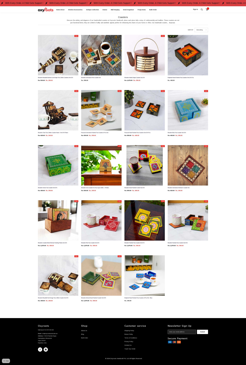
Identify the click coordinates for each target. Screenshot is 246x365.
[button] (201, 30)
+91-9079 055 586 (49, 330)
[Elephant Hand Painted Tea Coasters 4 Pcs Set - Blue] (144, 275)
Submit (202, 332)
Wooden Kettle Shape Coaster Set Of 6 (134, 77)
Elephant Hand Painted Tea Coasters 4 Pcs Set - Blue (138, 298)
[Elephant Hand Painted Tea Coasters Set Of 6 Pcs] (188, 55)
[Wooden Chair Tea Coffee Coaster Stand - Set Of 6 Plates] (58, 110)
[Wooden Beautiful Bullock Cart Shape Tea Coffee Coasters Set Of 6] (58, 55)
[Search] (202, 9)
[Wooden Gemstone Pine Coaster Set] (101, 55)
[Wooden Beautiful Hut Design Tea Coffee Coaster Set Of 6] (58, 275)
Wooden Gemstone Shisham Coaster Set (178, 187)
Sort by (190, 30)
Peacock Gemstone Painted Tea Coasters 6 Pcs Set (94, 132)
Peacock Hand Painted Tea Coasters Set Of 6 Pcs (137, 132)
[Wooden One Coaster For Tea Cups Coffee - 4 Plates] (101, 165)
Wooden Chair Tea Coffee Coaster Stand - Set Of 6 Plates (53, 132)
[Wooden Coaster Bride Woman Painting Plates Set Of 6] (58, 220)
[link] (174, 342)
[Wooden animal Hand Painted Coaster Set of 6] (101, 275)
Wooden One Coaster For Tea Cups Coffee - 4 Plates (95, 187)
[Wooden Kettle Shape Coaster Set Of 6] (144, 55)
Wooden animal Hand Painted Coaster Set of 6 (93, 298)
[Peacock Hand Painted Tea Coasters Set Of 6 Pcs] (144, 110)
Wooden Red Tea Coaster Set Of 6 (90, 242)
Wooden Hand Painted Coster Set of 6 (134, 187)
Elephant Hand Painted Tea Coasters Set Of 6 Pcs (181, 77)
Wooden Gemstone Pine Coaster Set (91, 77)
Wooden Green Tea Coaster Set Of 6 (47, 187)
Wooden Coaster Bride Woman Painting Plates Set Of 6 (52, 242)
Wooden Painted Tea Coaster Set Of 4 (134, 242)
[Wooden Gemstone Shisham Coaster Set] (188, 165)
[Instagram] (46, 349)
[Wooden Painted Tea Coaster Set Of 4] (144, 220)
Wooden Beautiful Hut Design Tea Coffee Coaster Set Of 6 (53, 298)
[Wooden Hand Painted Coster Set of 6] (144, 165)
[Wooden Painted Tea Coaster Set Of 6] (188, 220)
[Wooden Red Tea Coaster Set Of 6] (101, 220)
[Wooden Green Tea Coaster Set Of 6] (58, 165)
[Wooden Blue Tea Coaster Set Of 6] (188, 110)
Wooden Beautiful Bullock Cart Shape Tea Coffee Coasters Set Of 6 (55, 77)
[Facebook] (40, 349)
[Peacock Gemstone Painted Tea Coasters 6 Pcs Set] (101, 110)
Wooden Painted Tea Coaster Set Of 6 (178, 242)
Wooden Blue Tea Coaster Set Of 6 (177, 132)
